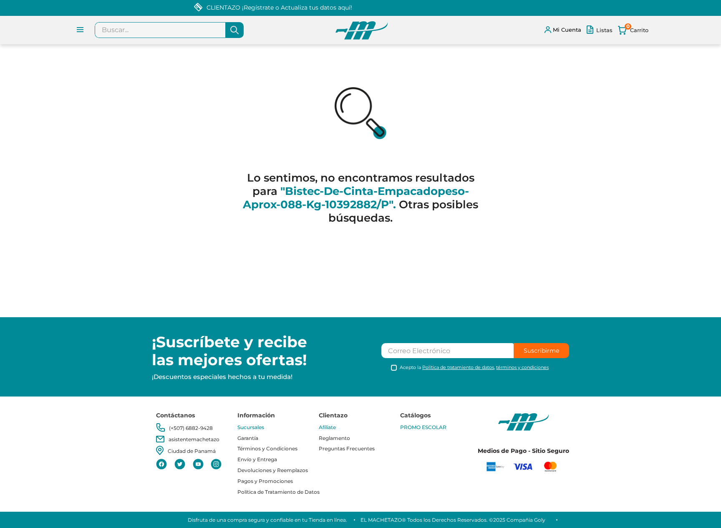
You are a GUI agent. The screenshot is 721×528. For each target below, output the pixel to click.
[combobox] (169, 30)
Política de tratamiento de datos (458, 367)
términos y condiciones (522, 367)
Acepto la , (474, 367)
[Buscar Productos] (234, 30)
